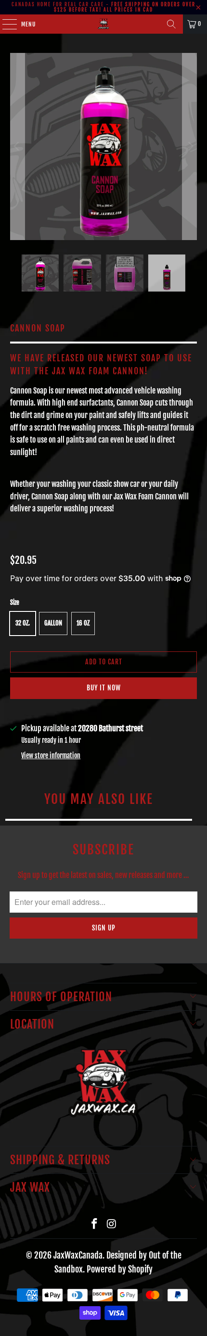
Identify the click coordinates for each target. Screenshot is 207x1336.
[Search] (171, 24)
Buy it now (104, 688)
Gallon (53, 623)
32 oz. (22, 623)
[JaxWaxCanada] (103, 24)
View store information (50, 755)
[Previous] (17, 146)
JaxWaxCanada (78, 1255)
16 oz (83, 623)
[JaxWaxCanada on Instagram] (111, 1224)
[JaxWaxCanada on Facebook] (94, 1224)
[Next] (189, 146)
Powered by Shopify (120, 1269)
